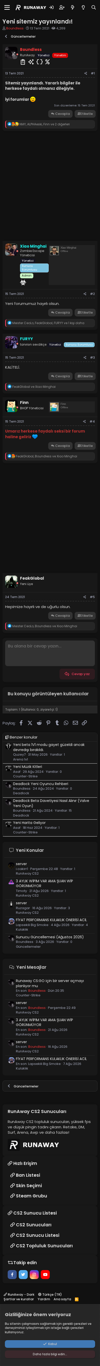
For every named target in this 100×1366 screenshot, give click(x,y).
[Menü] (7, 7)
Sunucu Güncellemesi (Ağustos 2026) (50, 937)
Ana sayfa (62, 1299)
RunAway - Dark (20, 1294)
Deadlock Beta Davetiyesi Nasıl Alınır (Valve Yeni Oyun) (51, 803)
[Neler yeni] (72, 7)
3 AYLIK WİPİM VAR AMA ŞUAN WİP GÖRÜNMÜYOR (44, 883)
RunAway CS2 (27, 873)
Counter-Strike (25, 776)
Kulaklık (22, 929)
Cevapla (62, 113)
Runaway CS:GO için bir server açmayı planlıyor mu (50, 983)
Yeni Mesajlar (31, 967)
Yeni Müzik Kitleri (27, 766)
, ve (46, 456)
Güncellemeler (28, 946)
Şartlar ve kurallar (19, 1299)
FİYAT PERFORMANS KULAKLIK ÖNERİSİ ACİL (51, 919)
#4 (92, 421)
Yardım (44, 1299)
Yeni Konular (30, 850)
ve (34, 386)
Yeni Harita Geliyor (29, 822)
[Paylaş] (86, 73)
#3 (92, 357)
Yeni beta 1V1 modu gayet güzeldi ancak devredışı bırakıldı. (49, 747)
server (21, 863)
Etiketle (86, 113)
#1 (93, 73)
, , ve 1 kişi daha (48, 323)
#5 (92, 597)
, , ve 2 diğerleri (44, 124)
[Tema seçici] (83, 7)
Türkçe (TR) (52, 1294)
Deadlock (21, 793)
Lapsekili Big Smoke (44, 1063)
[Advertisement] (50, 186)
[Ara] (93, 7)
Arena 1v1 (20, 759)
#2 (92, 294)
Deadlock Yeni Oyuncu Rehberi (40, 783)
